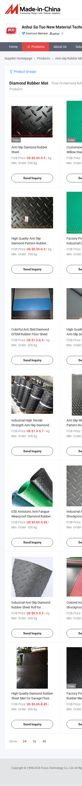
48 (44, 741)
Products (37, 46)
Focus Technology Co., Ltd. (57, 768)
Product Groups (24, 71)
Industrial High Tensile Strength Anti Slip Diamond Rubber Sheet (30, 425)
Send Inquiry (32, 178)
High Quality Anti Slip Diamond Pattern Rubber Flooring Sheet (28, 243)
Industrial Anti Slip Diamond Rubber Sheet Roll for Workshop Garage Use (30, 607)
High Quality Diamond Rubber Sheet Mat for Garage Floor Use (32, 698)
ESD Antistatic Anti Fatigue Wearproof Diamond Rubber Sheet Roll (31, 516)
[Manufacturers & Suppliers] (33, 9)
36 (34, 741)
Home (13, 46)
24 (24, 741)
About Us (60, 46)
